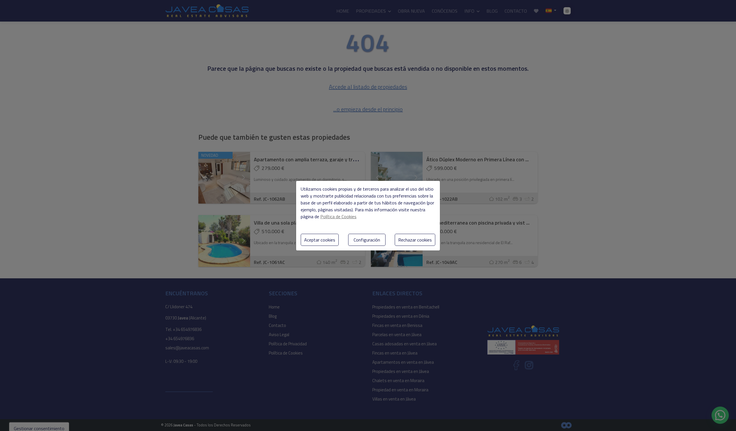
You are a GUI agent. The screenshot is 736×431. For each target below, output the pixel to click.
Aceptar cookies (319, 239)
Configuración (367, 239)
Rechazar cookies (415, 239)
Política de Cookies (338, 216)
